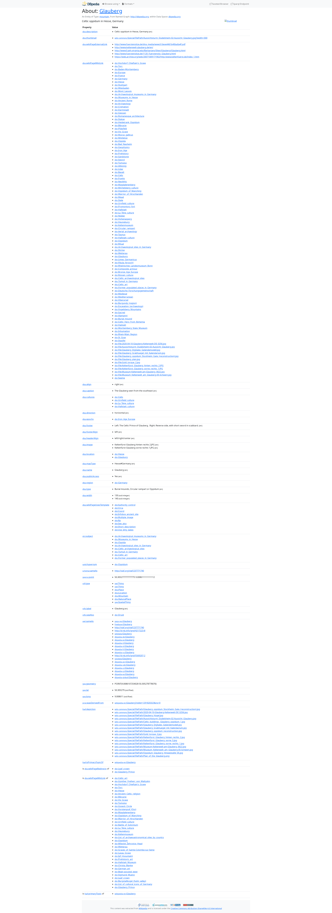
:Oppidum (121, 240)
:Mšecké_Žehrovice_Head (128, 843)
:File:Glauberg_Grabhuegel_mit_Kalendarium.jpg (140, 353)
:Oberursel (121, 300)
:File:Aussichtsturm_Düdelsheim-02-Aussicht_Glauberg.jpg (145, 346)
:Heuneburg (122, 222)
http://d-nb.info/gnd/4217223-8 (130, 630)
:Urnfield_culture (124, 203)
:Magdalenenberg (125, 184)
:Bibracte (120, 125)
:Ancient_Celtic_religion (127, 793)
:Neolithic (121, 181)
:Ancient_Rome (123, 100)
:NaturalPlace (123, 599)
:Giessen (120, 113)
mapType (89, 463)
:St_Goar (120, 337)
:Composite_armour (126, 268)
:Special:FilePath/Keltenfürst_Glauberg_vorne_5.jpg (146, 740)
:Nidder (120, 215)
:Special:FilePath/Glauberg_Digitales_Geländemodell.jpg (148, 724)
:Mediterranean (124, 297)
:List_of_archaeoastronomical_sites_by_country (139, 837)
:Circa (119, 508)
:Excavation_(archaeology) (129, 306)
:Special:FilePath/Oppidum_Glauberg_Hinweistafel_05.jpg (149, 752)
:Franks (120, 178)
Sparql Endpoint (241, 3)
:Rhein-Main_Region (126, 334)
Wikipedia (143, 908)
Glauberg (110, 10)
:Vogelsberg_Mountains (128, 309)
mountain (104, 16)
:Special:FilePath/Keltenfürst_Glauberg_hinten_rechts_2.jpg (150, 737)
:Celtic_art (121, 284)
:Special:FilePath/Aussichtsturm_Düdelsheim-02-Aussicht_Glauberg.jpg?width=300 (161, 37)
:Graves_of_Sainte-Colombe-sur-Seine (134, 849)
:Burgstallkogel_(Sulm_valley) (130, 881)
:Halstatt (120, 325)
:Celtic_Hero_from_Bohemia (130, 321)
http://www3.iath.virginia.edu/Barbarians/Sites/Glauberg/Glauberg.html (150, 50)
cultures (88, 397)
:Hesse (119, 81)
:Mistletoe (121, 138)
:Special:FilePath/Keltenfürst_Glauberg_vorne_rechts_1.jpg (149, 743)
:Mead (119, 197)
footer (87, 425)
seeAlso (88, 614)
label (86, 608)
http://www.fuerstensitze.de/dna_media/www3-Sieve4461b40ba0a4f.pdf (150, 44)
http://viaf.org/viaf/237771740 (129, 570)
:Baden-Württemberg (127, 69)
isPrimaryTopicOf (92, 762)
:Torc (119, 66)
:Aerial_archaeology (126, 231)
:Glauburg (121, 256)
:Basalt (119, 172)
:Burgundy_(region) (126, 303)
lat (85, 690)
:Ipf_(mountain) (124, 856)
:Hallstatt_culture (124, 237)
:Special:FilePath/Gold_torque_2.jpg (138, 734)
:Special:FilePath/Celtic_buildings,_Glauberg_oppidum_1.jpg (150, 721)
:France (120, 75)
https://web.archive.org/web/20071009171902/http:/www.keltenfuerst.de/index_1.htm (157, 56)
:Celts (119, 175)
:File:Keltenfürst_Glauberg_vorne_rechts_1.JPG (139, 368)
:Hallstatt (121, 209)
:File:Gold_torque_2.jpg (127, 362)
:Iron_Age (121, 150)
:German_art (122, 868)
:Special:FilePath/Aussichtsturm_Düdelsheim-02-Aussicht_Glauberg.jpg (155, 718)
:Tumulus (121, 162)
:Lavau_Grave (123, 853)
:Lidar (119, 169)
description (90, 31)
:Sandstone (122, 156)
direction (88, 412)
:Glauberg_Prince (125, 771)
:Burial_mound (123, 318)
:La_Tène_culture (124, 212)
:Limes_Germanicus (126, 259)
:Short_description (125, 526)
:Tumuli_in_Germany (126, 281)
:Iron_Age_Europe (125, 419)
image (87, 444)
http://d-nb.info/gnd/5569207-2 (130, 655)
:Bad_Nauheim (123, 144)
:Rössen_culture (124, 275)
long (86, 696)
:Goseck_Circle (123, 806)
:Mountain (121, 596)
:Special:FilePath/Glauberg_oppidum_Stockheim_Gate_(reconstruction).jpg (157, 709)
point (88, 577)
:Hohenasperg (123, 219)
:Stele (119, 200)
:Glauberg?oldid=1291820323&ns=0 (137, 702)
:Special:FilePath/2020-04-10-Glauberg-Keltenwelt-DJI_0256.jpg (151, 712)
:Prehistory (122, 153)
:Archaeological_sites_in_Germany (133, 247)
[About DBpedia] (90, 4)
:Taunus (120, 234)
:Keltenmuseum (124, 225)
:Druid (119, 614)
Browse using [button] (111, 3)
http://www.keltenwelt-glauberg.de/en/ (134, 47)
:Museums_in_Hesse (126, 97)
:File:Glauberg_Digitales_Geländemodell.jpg (137, 349)
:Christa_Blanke (124, 865)
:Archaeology (123, 103)
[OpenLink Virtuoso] (143, 904)
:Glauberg (123, 621)
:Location (121, 592)
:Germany (121, 78)
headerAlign (90, 438)
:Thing (119, 583)
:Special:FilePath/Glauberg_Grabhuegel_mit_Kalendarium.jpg (151, 727)
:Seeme (120, 378)
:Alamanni (121, 315)
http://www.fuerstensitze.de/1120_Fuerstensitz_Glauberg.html (145, 53)
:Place (119, 589)
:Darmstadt (122, 109)
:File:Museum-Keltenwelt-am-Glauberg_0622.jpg (140, 371)
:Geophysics (122, 147)
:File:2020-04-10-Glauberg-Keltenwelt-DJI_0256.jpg (140, 343)
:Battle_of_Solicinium (126, 825)
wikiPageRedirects (95, 768)
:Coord (119, 511)
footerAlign (90, 431)
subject (87, 536)
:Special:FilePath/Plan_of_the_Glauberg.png (142, 756)
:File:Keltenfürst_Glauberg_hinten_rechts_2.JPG (139, 365)
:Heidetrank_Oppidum (127, 122)
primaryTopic (93, 893)
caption (88, 390)
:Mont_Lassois (123, 91)
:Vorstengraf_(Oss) (125, 809)
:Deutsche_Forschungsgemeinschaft (134, 290)
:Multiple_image (124, 517)
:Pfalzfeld (121, 128)
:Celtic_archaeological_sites (129, 278)
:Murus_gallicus (124, 134)
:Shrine (120, 250)
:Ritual (119, 244)
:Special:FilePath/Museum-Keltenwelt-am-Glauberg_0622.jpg (150, 746)
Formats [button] (128, 3)
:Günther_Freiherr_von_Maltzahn (132, 781)
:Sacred (120, 312)
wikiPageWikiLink (92, 63)
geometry (89, 683)
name (87, 470)
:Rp (118, 520)
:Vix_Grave (121, 131)
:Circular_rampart (125, 228)
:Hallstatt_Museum (125, 862)
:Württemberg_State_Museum (131, 328)
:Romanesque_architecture (129, 116)
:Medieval (121, 293)
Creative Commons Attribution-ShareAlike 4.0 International (196, 908)
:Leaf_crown (122, 768)
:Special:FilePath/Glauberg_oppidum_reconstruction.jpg (148, 731)
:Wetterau (121, 253)
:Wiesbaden (122, 88)
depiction (89, 709)
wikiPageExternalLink (94, 44)
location (88, 454)
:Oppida (120, 141)
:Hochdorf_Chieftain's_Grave (130, 63)
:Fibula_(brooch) (124, 262)
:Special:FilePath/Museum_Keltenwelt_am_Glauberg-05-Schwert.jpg (154, 749)
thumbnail (89, 37)
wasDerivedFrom (93, 702)
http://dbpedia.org (139, 16)
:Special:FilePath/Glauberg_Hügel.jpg (139, 715)
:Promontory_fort (125, 206)
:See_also (121, 523)
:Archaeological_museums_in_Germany (135, 94)
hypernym (89, 564)
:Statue (120, 119)
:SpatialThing (123, 602)
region (87, 482)
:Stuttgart (121, 85)
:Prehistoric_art (124, 859)
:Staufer (120, 340)
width (87, 495)
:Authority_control (125, 504)
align (86, 384)
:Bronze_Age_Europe (126, 272)
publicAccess (90, 476)
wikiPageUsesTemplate (95, 504)
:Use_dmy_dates (124, 529)
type (86, 489)
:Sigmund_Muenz (125, 874)
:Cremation (122, 106)
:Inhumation (122, 331)
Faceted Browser (220, 3)
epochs (88, 419)
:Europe (120, 72)
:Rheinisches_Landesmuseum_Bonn (134, 265)
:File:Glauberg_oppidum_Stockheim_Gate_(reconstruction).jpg (146, 356)
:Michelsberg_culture (126, 187)
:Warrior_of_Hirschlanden (129, 194)
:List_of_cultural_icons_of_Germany (133, 884)
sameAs (89, 570)
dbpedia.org (174, 16)
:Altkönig (120, 166)
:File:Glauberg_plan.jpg (127, 359)
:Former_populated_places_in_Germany (136, 287)
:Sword (120, 159)
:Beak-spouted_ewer (126, 871)
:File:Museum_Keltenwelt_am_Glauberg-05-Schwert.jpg (143, 374)
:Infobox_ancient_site (126, 514)
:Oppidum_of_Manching (128, 191)
